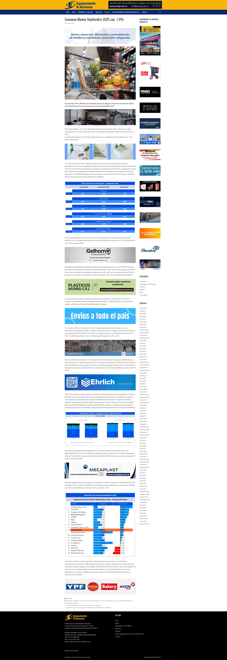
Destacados (143, 281)
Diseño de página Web (149, 657)
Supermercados (73, 603)
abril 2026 (143, 319)
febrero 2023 (143, 421)
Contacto (144, 12)
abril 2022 (143, 448)
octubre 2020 (143, 497)
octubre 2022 (143, 432)
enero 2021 (143, 489)
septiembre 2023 (144, 403)
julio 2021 (142, 473)
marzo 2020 (143, 516)
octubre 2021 (143, 465)
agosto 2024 (143, 373)
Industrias (99, 12)
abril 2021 (142, 481)
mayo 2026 (143, 316)
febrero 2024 (143, 389)
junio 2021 (143, 475)
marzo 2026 (143, 322)
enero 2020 (143, 521)
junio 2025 (143, 346)
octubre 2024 (143, 368)
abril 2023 (143, 416)
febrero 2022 (143, 454)
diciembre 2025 (144, 330)
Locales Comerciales (119, 601)
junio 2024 (143, 378)
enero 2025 (143, 359)
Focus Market (109, 601)
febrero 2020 (143, 519)
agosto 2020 (143, 502)
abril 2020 (143, 513)
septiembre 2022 (144, 435)
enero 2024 (143, 392)
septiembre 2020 (144, 500)
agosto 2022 (143, 438)
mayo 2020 (143, 510)
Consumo (91, 601)
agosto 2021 (143, 470)
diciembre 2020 (144, 492)
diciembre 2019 (144, 524)
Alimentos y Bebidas (73, 601)
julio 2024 (143, 376)
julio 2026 (143, 311)
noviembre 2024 (144, 365)
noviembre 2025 (144, 333)
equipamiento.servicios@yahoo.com (79, 642)
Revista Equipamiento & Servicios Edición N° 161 (125, 12)
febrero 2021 (143, 486)
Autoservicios (83, 601)
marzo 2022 (143, 451)
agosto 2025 (143, 341)
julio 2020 (143, 505)
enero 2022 (143, 457)
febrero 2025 (143, 357)
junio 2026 (143, 314)
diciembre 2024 (144, 362)
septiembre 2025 (144, 338)
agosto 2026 (143, 308)
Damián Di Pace (99, 601)
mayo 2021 (143, 478)
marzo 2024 (143, 386)
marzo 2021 (143, 484)
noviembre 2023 (144, 397)
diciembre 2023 (144, 395)
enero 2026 (143, 327)
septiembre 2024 (144, 370)
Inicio (67, 12)
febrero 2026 (143, 324)
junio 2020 (143, 508)
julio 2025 (143, 343)
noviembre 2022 (144, 430)
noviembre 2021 (144, 462)
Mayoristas (129, 601)
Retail (73, 12)
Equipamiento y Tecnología (85, 12)
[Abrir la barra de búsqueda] (160, 12)
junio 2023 (143, 411)
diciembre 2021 (144, 459)
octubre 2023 (143, 400)
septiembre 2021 (144, 467)
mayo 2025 (143, 349)
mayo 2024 (143, 381)
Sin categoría (143, 295)
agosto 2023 (143, 405)
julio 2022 (143, 440)
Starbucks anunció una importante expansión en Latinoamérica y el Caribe (88, 608)
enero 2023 (143, 424)
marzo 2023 (143, 419)
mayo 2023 (143, 413)
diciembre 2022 (144, 427)
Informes (107, 12)
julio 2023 (143, 408)
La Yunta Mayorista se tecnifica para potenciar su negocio (84, 605)
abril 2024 (143, 384)
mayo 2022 (143, 446)
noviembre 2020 (144, 494)
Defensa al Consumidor (71, 651)
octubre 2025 (143, 335)
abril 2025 (143, 351)
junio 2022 (143, 443)
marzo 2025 (143, 354)
